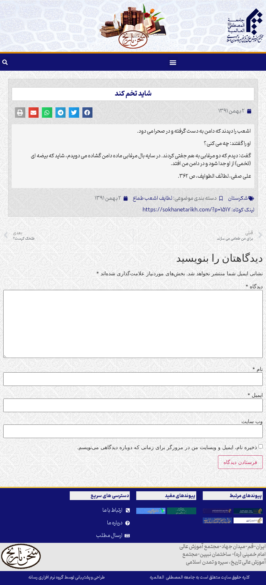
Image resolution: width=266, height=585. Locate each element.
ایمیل (255, 395)
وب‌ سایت (252, 421)
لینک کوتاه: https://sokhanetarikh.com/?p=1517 (198, 210)
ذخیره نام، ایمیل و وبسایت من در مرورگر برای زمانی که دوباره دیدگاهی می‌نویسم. (167, 447)
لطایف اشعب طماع (152, 198)
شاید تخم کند (133, 94)
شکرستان (238, 198)
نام (257, 369)
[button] (173, 62)
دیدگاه (254, 286)
